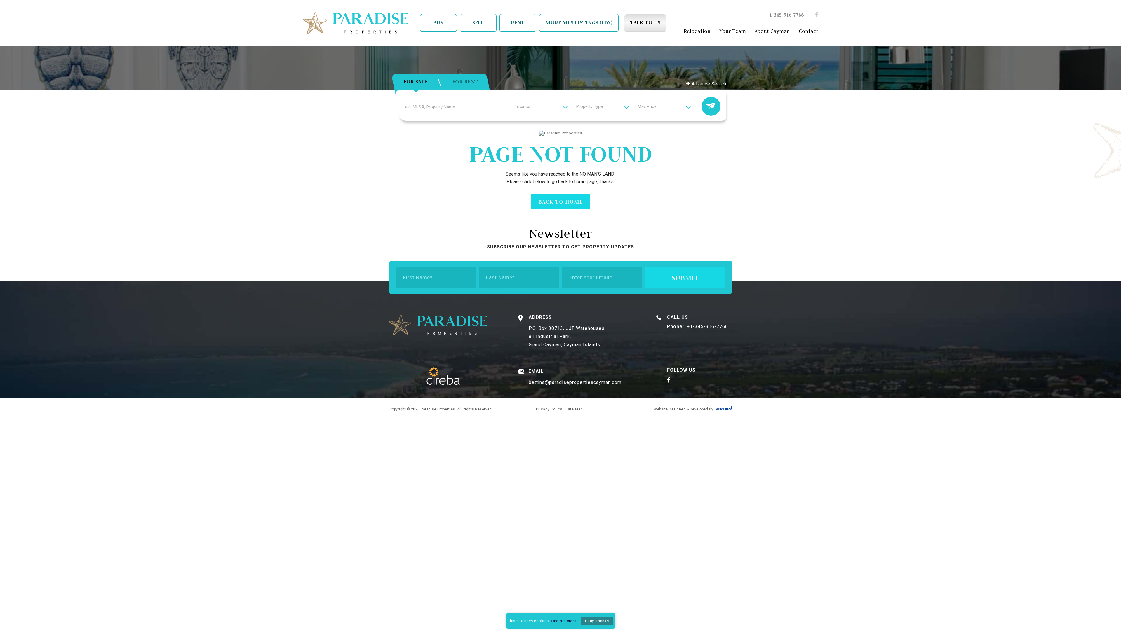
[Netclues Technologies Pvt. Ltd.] (724, 409)
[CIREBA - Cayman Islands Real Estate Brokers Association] (443, 376)
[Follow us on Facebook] (816, 15)
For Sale (415, 81)
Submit (685, 278)
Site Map (575, 409)
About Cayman (772, 31)
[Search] (711, 106)
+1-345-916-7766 (785, 15)
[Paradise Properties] (355, 23)
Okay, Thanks (597, 621)
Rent (518, 22)
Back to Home (560, 201)
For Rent (465, 81)
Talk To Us (645, 22)
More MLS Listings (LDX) (578, 22)
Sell (478, 22)
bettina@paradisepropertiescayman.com (575, 382)
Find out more (564, 621)
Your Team (732, 31)
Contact (808, 31)
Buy (438, 22)
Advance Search (708, 84)
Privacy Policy (549, 409)
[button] (541, 110)
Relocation (697, 31)
